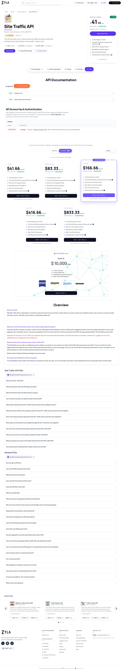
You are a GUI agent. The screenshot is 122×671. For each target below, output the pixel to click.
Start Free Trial (102, 34)
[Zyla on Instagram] (12, 643)
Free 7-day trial (23, 196)
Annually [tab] (65, 151)
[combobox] (41, 3)
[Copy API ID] (21, 35)
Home (6, 12)
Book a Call (60, 293)
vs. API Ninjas (45, 649)
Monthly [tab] (54, 151)
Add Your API (45, 635)
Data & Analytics (21, 12)
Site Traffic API (33, 12)
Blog (77, 649)
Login (60, 643)
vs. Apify (44, 652)
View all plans (102, 59)
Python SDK (62, 649)
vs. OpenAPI (45, 658)
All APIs (13, 12)
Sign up (61, 646)
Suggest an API (63, 641)
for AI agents (44, 46)
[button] (61, 380)
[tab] (54, 69)
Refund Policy (79, 646)
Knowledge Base (80, 638)
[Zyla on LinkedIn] (7, 643)
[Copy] (46, 130)
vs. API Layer (45, 643)
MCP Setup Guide (64, 638)
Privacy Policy (79, 643)
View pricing (9, 51)
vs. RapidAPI (45, 646)
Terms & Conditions (81, 641)
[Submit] (23, 3)
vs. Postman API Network (48, 655)
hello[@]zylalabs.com (103, 635)
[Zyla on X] (3, 643)
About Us (78, 635)
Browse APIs (62, 635)
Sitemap (61, 652)
